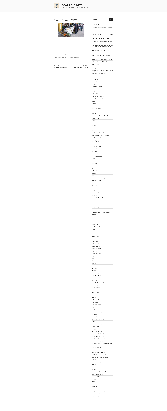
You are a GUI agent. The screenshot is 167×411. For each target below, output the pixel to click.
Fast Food (94, 185)
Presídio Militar (95, 307)
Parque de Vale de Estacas (97, 282)
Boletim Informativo (96, 108)
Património (94, 285)
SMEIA (93, 367)
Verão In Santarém (96, 396)
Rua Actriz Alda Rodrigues (97, 333)
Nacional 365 (94, 273)
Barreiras (94, 103)
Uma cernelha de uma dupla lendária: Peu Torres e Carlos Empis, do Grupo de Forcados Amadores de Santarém (102, 47)
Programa (94, 309)
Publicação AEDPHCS (96, 312)
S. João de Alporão (95, 347)
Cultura (93, 163)
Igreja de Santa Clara (96, 243)
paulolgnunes (66, 18)
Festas (93, 190)
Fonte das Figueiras (96, 207)
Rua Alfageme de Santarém (97, 338)
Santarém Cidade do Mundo (97, 352)
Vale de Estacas (95, 393)
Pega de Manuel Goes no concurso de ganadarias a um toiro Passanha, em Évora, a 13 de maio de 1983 (102, 29)
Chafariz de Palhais (96, 146)
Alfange (93, 84)
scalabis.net (72, 5)
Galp (93, 219)
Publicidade (94, 314)
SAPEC (93, 359)
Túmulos (93, 386)
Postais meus (94, 299)
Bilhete (93, 106)
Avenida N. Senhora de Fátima (98, 98)
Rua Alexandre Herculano (97, 336)
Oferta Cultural (95, 277)
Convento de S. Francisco (97, 156)
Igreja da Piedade (95, 238)
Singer (93, 364)
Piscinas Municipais (96, 287)
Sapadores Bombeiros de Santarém (99, 357)
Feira (93, 187)
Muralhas (94, 270)
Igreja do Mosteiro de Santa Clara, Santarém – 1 (102, 61)
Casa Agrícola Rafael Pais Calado (99, 137)
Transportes (94, 384)
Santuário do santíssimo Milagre (98, 354)
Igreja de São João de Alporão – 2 (98, 64)
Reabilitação (94, 321)
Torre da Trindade (95, 376)
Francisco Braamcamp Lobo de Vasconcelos (101, 212)
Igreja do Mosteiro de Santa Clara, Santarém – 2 (102, 59)
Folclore (93, 202)
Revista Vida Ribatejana (97, 324)
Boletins (93, 113)
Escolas (93, 175)
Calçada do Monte (95, 118)
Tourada (93, 381)
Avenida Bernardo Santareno (98, 96)
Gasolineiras (94, 221)
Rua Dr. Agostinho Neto (97, 341)
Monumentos (94, 268)
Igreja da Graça (95, 236)
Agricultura (94, 79)
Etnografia (94, 182)
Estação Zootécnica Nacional (98, 178)
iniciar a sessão (61, 57)
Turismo (93, 388)
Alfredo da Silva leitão (96, 86)
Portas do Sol (94, 294)
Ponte (93, 290)
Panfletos (94, 280)
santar (93, 349)
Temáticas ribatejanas (96, 374)
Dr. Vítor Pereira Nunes (96, 165)
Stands (93, 369)
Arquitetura (94, 91)
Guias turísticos (95, 226)
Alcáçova (94, 81)
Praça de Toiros (95, 302)
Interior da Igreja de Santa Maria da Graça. (100, 50)
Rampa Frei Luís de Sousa (97, 319)
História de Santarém (96, 234)
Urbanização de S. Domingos (98, 391)
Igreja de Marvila (95, 241)
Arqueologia (94, 89)
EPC (93, 168)
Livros (93, 263)
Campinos (94, 120)
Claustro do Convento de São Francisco (100, 52)
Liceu (93, 258)
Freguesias (94, 214)
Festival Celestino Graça (97, 197)
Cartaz (93, 130)
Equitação (94, 170)
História (93, 231)
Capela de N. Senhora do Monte (98, 127)
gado (93, 217)
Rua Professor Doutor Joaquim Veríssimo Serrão (102, 343)
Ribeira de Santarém (96, 326)
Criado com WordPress (58, 408)
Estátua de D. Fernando (96, 180)
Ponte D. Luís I (95, 292)
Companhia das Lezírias (97, 151)
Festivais (93, 195)
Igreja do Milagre (95, 246)
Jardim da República (96, 253)
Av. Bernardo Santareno (97, 93)
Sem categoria (60, 44)
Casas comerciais (95, 144)
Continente (94, 153)
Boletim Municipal (95, 110)
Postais (93, 297)
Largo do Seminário (96, 256)
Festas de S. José (95, 192)
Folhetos (93, 204)
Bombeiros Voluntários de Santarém (99, 115)
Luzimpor (94, 265)
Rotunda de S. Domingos (97, 331)
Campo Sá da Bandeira (96, 123)
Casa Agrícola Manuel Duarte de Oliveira (100, 135)
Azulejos (93, 101)
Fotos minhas (94, 209)
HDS (93, 229)
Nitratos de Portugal (96, 275)
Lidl (92, 260)
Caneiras (94, 125)
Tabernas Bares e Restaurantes (98, 371)
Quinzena (94, 316)
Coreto (93, 161)
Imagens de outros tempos (97, 251)
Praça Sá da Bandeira (96, 304)
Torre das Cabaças (96, 379)
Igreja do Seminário (96, 248)
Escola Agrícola (95, 173)
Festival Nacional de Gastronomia (99, 200)
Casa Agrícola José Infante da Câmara (100, 132)
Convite (93, 158)
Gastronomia (94, 224)
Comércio (94, 148)
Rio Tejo (93, 329)
